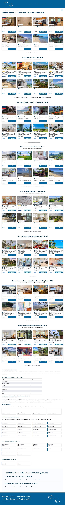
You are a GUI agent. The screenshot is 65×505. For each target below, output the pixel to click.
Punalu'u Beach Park (51, 423)
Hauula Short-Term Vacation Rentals (34, 365)
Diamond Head (4, 429)
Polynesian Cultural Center (22, 435)
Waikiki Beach (50, 432)
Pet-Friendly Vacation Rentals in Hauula (31, 186)
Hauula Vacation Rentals (34, 52)
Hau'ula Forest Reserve (21, 426)
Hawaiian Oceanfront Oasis (53, 206)
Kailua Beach (20, 429)
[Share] (62, 10)
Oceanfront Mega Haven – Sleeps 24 (55, 89)
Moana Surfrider (35, 429)
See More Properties (32, 276)
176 (31, 381)
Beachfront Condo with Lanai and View (8, 134)
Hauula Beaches (5, 426)
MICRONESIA (52, 4)
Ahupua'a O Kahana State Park (38, 423)
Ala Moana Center (51, 426)
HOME (30, 3)
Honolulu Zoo (4, 432)
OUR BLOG (37, 3)
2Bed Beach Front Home (22, 179)
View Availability (12, 31)
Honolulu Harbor (20, 432)
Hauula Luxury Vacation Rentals (22, 97)
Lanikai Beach (35, 432)
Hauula (3, 47)
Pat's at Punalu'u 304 (21, 251)
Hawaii (19, 47)
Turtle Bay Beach (35, 435)
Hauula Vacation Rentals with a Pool (34, 142)
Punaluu (6, 47)
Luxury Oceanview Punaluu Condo (39, 27)
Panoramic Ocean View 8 (53, 134)
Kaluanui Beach (5, 423)
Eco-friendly (15, 397)
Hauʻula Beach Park (21, 423)
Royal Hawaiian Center (52, 429)
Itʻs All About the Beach (22, 206)
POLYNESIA (60, 4)
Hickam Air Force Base (6, 435)
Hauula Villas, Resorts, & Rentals (39, 97)
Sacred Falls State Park (37, 426)
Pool (2, 397)
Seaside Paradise (37, 45)
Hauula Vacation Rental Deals (34, 320)
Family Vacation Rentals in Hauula (33, 231)
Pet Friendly (6, 397)
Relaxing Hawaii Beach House (38, 206)
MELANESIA (44, 4)
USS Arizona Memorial (52, 435)
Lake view (10, 397)
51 (31, 383)
